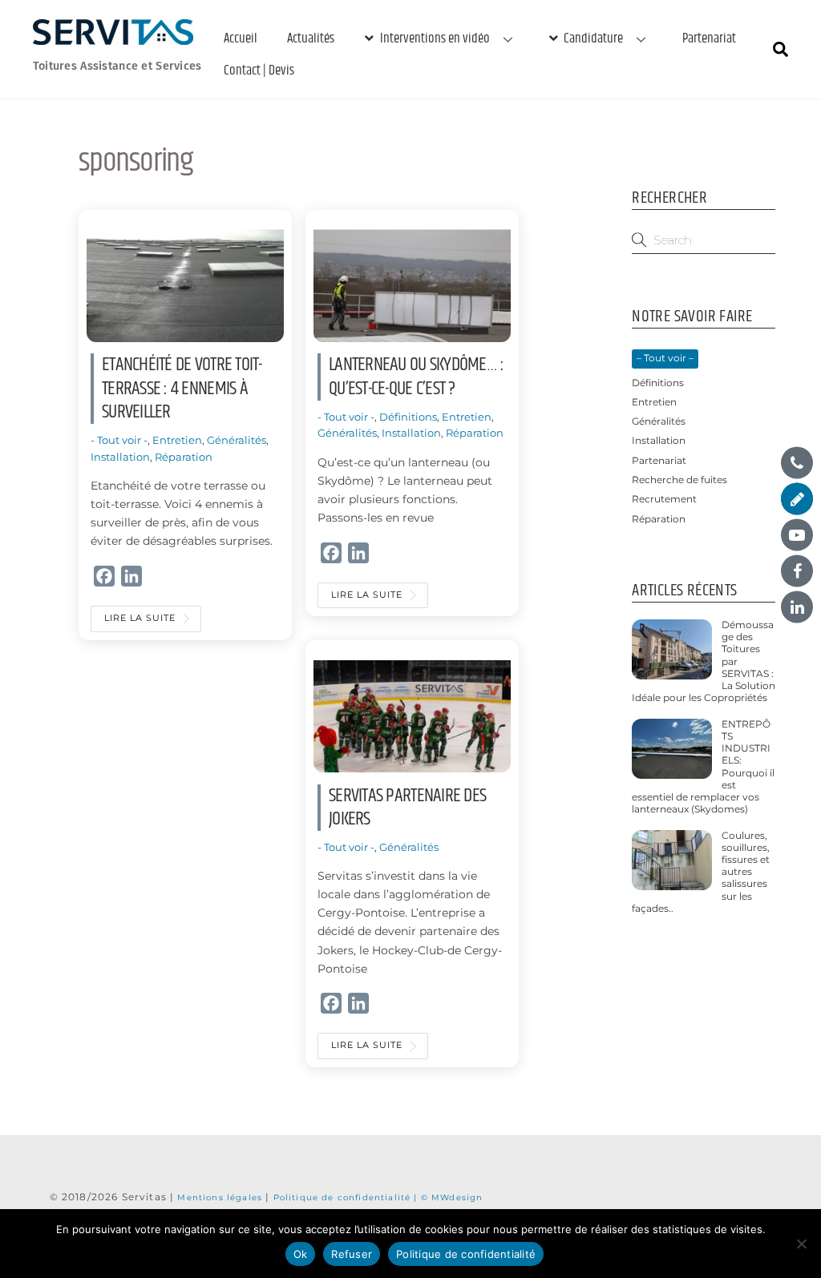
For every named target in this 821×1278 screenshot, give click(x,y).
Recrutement (664, 499)
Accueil (240, 38)
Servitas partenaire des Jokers (407, 807)
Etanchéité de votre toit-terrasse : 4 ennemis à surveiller (182, 388)
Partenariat (709, 38)
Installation (120, 456)
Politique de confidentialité (466, 1254)
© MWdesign (452, 1197)
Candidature (592, 38)
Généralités (236, 439)
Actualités (310, 38)
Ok (300, 1254)
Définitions (408, 416)
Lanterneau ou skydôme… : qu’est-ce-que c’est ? (416, 376)
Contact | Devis (259, 70)
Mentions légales (221, 1197)
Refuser (351, 1254)
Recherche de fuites (679, 480)
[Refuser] (801, 1244)
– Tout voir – (665, 358)
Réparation (183, 456)
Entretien (177, 439)
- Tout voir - (119, 439)
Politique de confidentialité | (347, 1197)
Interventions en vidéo (434, 38)
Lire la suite (140, 618)
